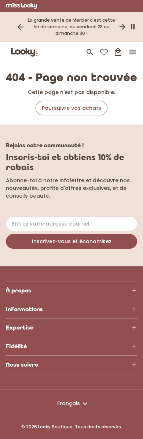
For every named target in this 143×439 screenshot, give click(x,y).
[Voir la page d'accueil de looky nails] (26, 52)
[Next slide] (122, 26)
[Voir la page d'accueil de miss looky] (21, 6)
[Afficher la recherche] (89, 52)
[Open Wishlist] (104, 52)
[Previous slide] (20, 26)
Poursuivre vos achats (71, 108)
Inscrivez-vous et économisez (71, 241)
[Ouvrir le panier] (118, 52)
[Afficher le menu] (132, 52)
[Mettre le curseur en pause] (132, 26)
